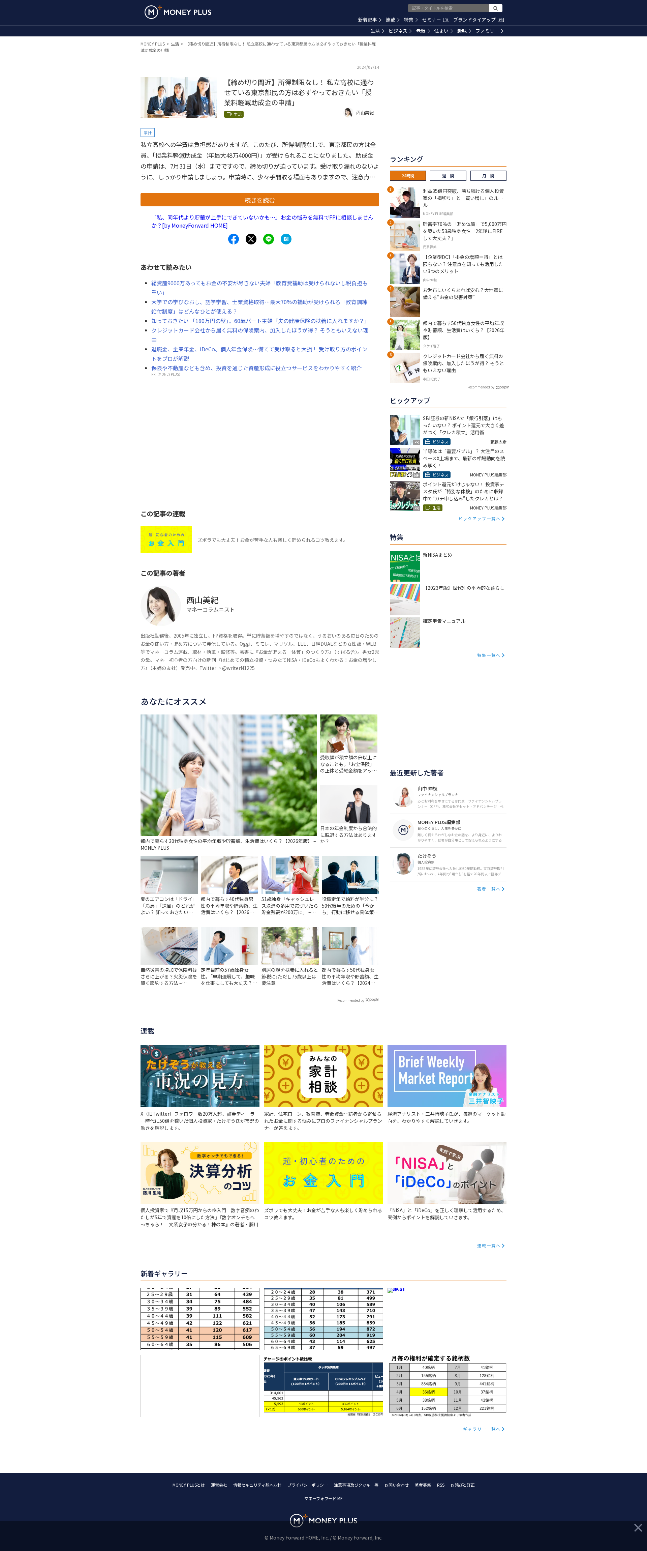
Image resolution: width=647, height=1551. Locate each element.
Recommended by (350, 1000)
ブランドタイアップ (477, 19)
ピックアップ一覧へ (479, 518)
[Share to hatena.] (286, 239)
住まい (441, 30)
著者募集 (423, 1485)
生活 (375, 30)
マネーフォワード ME (323, 1498)
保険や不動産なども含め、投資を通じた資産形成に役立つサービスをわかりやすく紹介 (256, 368)
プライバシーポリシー (307, 1485)
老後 (421, 30)
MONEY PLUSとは (189, 1485)
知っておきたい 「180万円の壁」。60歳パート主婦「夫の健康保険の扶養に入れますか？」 (260, 321)
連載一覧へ (489, 1245)
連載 (390, 19)
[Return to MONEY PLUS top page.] (178, 12)
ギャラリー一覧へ (482, 1429)
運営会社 (219, 1485)
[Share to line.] (268, 239)
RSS (440, 1485)
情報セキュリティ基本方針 (257, 1485)
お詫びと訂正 (463, 1485)
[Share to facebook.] (233, 239)
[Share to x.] (251, 239)
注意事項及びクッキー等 (356, 1485)
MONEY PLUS (153, 44)
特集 (408, 19)
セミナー (435, 19)
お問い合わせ (396, 1485)
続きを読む (260, 200)
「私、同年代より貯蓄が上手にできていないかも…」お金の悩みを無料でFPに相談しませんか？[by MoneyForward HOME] (262, 221)
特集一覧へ (489, 655)
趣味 (462, 30)
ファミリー (487, 30)
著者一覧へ (489, 888)
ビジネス (398, 30)
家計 (148, 132)
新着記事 (367, 19)
